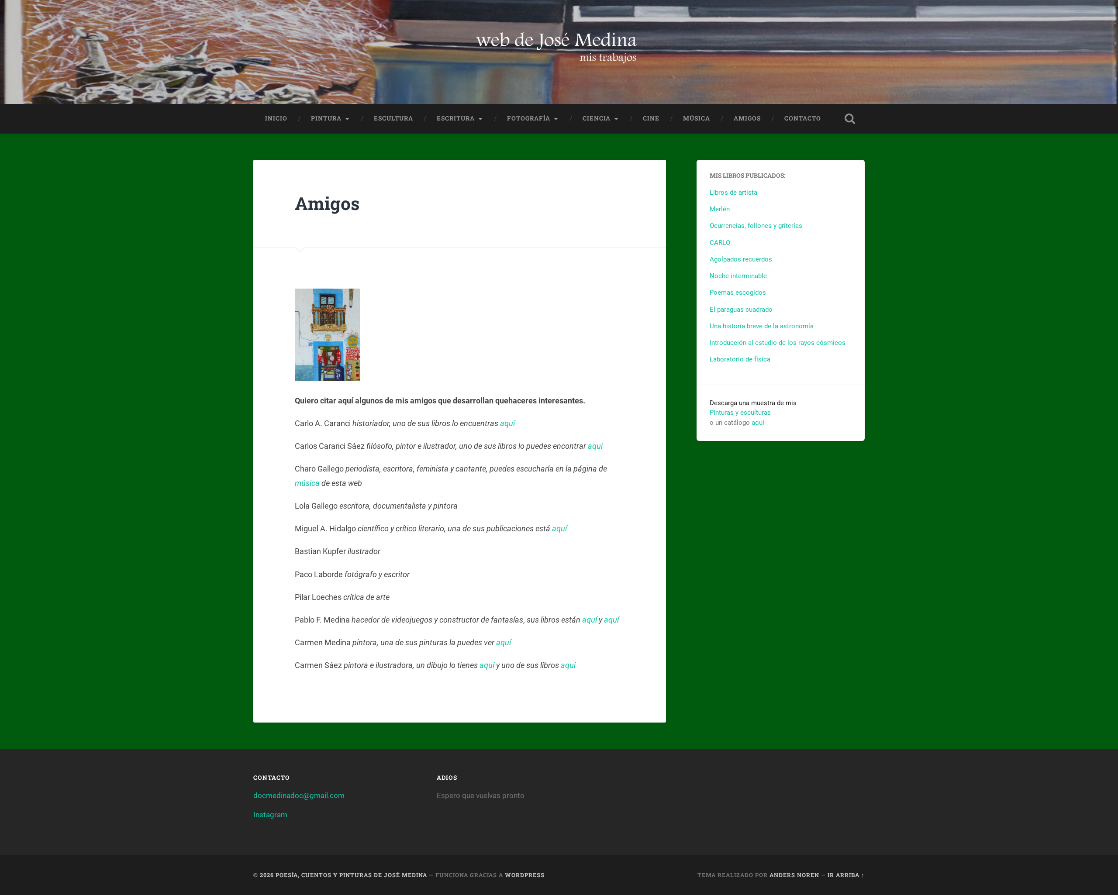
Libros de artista (733, 192)
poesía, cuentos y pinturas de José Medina (351, 874)
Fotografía (528, 118)
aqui (595, 446)
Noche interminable (738, 276)
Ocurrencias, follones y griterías (756, 226)
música (307, 483)
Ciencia (597, 118)
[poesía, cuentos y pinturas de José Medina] (559, 52)
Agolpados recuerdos (741, 259)
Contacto (802, 118)
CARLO (720, 243)
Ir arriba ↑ (846, 874)
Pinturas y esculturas (740, 413)
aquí (507, 423)
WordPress (525, 874)
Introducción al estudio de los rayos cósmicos (777, 343)
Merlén (720, 209)
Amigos (747, 118)
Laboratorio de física (740, 359)
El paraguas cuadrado (741, 309)
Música (696, 118)
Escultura (393, 118)
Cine (651, 118)
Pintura (326, 118)
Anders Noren (794, 874)
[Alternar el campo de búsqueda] (850, 119)
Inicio (276, 118)
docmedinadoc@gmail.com (299, 795)
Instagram (270, 814)
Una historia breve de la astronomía (762, 326)
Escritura (456, 118)
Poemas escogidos (738, 292)
